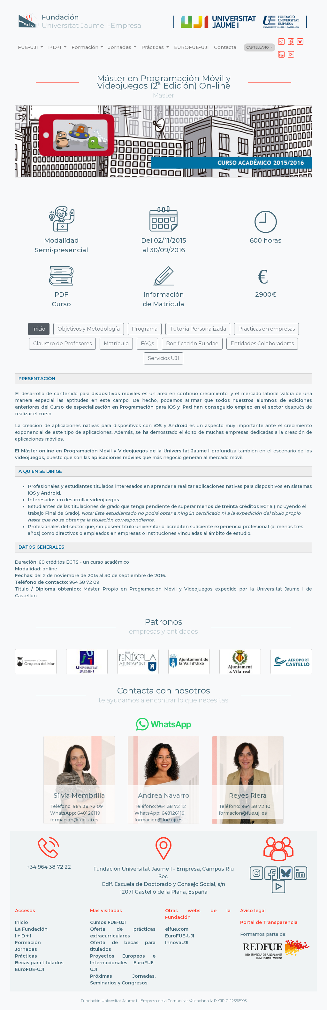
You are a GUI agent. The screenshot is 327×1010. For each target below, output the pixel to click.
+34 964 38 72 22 (49, 867)
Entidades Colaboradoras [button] (262, 344)
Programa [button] (144, 329)
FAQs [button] (147, 344)
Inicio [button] (38, 329)
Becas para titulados (39, 963)
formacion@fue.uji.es (74, 820)
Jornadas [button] (120, 47)
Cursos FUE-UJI (108, 922)
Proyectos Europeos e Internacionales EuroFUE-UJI (123, 962)
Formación (28, 942)
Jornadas (26, 949)
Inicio (21, 922)
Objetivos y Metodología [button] (88, 329)
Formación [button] (86, 47)
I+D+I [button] (55, 47)
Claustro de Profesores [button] (62, 344)
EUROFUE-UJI (191, 47)
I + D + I (23, 936)
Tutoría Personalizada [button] (198, 329)
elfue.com (176, 929)
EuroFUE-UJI (29, 969)
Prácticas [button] (153, 47)
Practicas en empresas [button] (266, 329)
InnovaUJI (176, 942)
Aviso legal (253, 910)
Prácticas (26, 956)
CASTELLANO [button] (258, 47)
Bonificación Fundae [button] (192, 344)
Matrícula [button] (116, 344)
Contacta (225, 47)
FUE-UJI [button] (28, 47)
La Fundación (31, 929)
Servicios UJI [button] (163, 358)
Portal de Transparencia (269, 922)
